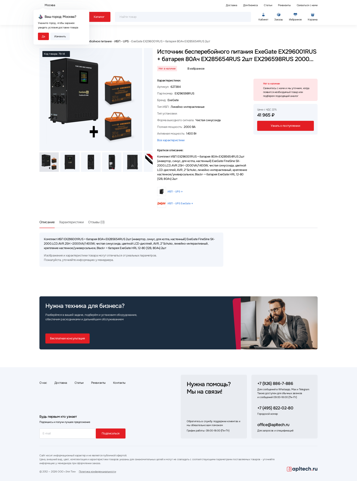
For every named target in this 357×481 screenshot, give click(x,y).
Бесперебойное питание (95, 41)
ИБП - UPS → (175, 191)
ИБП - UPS (121, 41)
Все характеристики (170, 140)
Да (43, 36)
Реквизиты (284, 5)
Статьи (268, 5)
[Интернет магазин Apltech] (302, 469)
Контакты (119, 383)
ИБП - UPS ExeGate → (180, 203)
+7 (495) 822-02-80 (275, 408)
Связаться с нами (307, 5)
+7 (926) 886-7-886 (275, 383)
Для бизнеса (250, 5)
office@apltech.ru (273, 424)
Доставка (231, 5)
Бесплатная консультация (67, 338)
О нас (43, 383)
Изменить (60, 36)
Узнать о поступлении (285, 126)
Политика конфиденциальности (97, 471)
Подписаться (111, 433)
